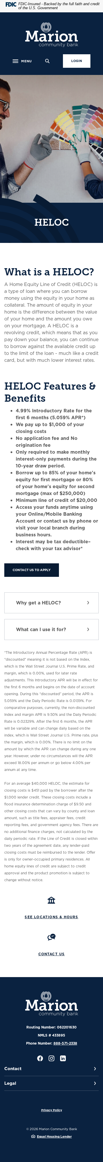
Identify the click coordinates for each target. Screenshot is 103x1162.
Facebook (40, 1058)
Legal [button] (10, 1083)
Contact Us (51, 954)
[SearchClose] (47, 61)
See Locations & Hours (51, 916)
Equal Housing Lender (54, 1136)
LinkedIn (63, 1058)
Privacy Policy (51, 1110)
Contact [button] (12, 1069)
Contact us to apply (32, 570)
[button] (51, 602)
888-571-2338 (65, 1043)
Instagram (51, 1058)
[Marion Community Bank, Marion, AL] (51, 34)
